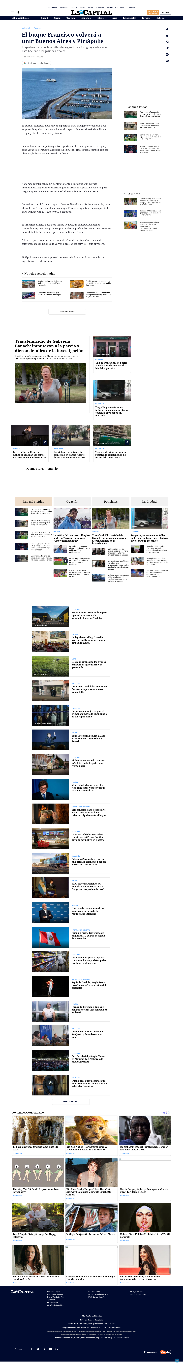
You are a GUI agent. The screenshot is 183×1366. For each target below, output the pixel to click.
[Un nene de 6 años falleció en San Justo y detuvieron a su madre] (71, 1035)
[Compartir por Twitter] (167, 35)
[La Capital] (91, 12)
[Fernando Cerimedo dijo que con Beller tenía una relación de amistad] (71, 1011)
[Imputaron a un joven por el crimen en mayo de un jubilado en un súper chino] (71, 715)
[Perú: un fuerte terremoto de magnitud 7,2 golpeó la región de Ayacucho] (71, 937)
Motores (64, 7)
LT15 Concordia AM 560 (97, 1297)
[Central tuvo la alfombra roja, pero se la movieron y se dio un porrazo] (142, 137)
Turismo (131, 7)
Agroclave (51, 1300)
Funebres (100, 7)
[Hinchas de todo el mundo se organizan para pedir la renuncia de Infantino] (71, 912)
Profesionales (86, 7)
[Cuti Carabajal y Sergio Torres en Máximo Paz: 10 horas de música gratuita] (71, 1060)
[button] (12, 12)
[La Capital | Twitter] (37, 1349)
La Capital (26, 28)
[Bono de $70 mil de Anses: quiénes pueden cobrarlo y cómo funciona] (142, 213)
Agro (114, 18)
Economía (86, 18)
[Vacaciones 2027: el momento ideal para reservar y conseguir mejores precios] (91, 295)
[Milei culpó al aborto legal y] (71, 789)
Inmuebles (52, 7)
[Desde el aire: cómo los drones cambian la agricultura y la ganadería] (71, 666)
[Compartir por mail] (167, 60)
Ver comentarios (67, 312)
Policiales (102, 18)
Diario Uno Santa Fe (55, 1294)
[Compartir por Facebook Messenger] (167, 54)
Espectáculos (129, 18)
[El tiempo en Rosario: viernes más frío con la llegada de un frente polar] (71, 764)
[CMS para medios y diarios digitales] (150, 1352)
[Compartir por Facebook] (167, 29)
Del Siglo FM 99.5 (136, 1291)
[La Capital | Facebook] (31, 1349)
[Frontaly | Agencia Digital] (164, 1352)
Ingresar (165, 12)
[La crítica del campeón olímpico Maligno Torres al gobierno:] (72, 526)
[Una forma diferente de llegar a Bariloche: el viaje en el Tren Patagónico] (43, 283)
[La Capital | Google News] (56, 1349)
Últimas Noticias (20, 18)
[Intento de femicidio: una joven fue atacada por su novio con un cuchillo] (142, 126)
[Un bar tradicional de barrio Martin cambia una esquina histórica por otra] (112, 354)
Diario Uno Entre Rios (55, 1297)
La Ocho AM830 (94, 1291)
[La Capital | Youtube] (50, 1349)
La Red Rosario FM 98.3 (98, 1294)
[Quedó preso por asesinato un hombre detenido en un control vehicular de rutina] (71, 1085)
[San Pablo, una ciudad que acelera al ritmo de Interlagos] (43, 295)
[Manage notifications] (177, 1361)
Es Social (160, 18)
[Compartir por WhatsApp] (167, 42)
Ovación (70, 18)
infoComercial (52, 1302)
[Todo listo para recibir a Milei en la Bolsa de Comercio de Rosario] (71, 740)
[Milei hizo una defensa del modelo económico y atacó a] (71, 888)
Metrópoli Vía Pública (55, 1305)
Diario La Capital (53, 1291)
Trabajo (74, 7)
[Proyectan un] (71, 616)
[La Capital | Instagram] (44, 1349)
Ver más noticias (70, 1102)
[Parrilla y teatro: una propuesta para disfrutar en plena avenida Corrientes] (91, 283)
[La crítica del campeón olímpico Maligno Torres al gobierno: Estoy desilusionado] (72, 549)
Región (57, 18)
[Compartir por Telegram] (167, 48)
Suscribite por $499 (153, 12)
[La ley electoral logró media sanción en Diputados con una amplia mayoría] (71, 641)
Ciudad (44, 18)
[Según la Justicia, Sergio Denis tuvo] (71, 986)
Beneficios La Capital (116, 7)
